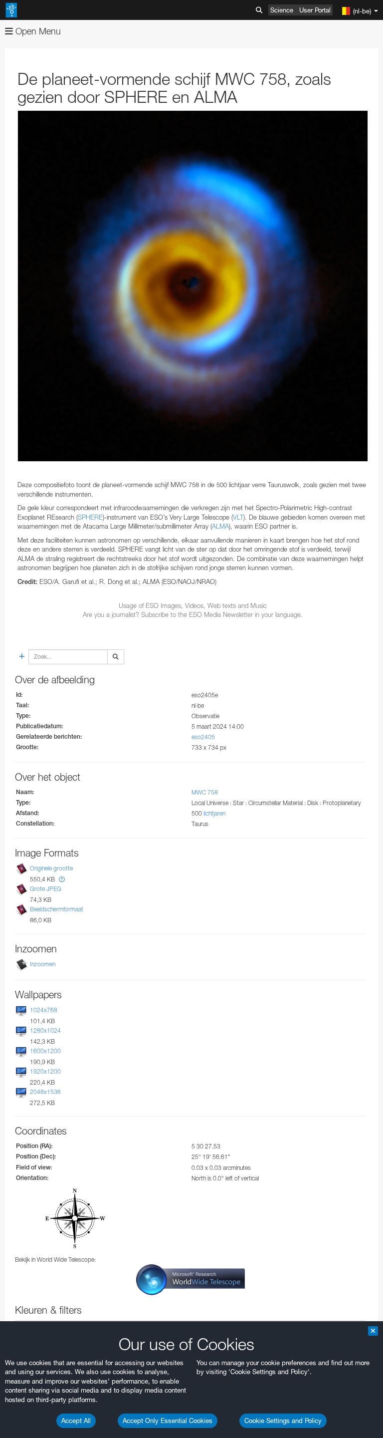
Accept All (76, 1421)
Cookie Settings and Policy (283, 1421)
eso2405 (203, 737)
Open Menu (37, 31)
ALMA (220, 526)
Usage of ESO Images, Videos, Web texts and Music (193, 605)
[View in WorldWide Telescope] (190, 1279)
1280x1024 (45, 1030)
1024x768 (43, 1010)
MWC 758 (205, 792)
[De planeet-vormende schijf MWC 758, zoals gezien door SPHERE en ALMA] (193, 286)
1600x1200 (45, 1051)
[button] (62, 879)
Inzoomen (42, 964)
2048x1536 (45, 1092)
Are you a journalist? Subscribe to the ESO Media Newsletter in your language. (193, 614)
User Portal (315, 10)
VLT (238, 517)
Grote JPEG (45, 888)
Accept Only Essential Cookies (167, 1421)
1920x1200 (45, 1071)
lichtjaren (214, 813)
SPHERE (90, 517)
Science (281, 10)
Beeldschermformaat (56, 909)
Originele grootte (51, 868)
